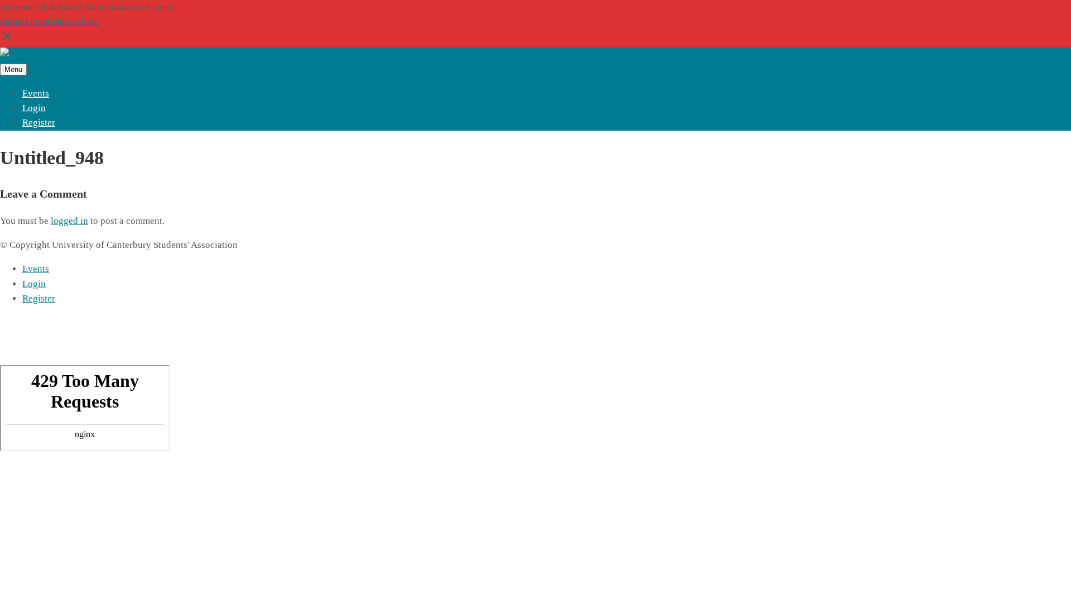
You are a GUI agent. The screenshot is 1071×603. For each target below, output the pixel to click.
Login (34, 108)
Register (38, 122)
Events (35, 93)
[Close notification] (6, 40)
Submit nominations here (49, 21)
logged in (69, 221)
